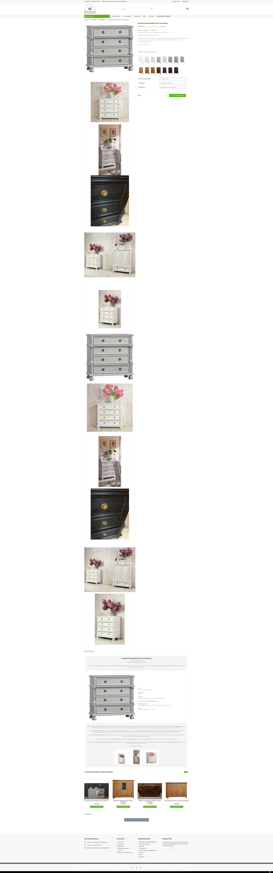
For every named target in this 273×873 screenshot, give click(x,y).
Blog (144, 16)
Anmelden (120, 839)
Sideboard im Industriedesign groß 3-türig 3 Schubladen (150, 801)
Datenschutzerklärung (144, 844)
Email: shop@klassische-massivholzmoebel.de (98, 848)
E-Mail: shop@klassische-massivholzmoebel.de (115, 1)
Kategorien (127, 16)
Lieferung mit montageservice (125, 852)
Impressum (142, 857)
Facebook (132, 867)
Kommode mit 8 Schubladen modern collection (96, 800)
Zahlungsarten (142, 848)
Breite (145, 30)
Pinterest (136, 867)
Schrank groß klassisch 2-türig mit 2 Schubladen (176, 800)
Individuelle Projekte (163, 16)
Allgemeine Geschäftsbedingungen (147, 842)
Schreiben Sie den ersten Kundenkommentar (137, 819)
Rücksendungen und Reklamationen (148, 850)
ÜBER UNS (137, 16)
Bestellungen (121, 846)
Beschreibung (89, 651)
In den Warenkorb (178, 95)
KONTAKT (151, 16)
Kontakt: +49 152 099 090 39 (92, 1)
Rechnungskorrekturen (123, 848)
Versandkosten (163, 26)
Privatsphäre (121, 844)
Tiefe (152, 30)
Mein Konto (120, 842)
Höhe (139, 30)
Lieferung (141, 846)
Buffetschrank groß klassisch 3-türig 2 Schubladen (123, 801)
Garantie (141, 852)
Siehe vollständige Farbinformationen (150, 51)
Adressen (120, 850)
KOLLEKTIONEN (115, 16)
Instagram (140, 867)
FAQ (140, 854)
